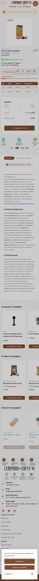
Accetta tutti (19, 561)
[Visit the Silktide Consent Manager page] (32, 574)
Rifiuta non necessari (19, 567)
